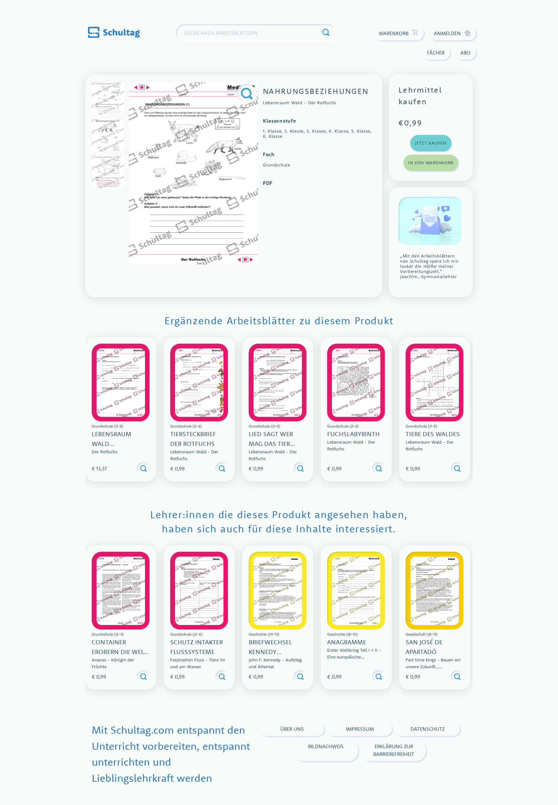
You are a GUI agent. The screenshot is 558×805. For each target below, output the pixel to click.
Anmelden (447, 33)
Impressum (360, 729)
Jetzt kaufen (430, 143)
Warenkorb (393, 33)
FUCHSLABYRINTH (353, 434)
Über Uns (292, 729)
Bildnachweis (326, 746)
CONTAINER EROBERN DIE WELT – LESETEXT (119, 651)
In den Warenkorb (430, 163)
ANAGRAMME (346, 642)
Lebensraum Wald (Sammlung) (111, 443)
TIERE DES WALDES (433, 434)
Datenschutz (427, 729)
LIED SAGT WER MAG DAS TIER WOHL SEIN (271, 443)
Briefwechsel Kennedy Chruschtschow (276, 651)
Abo (465, 52)
